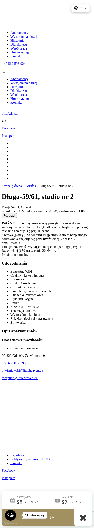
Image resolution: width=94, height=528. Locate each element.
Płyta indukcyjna (22, 299)
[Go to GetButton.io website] (10, 523)
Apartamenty (19, 32)
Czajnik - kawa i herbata (27, 275)
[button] (80, 8)
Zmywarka (18, 322)
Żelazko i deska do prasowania (31, 318)
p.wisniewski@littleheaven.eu (22, 370)
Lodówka (17, 279)
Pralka (14, 303)
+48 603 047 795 (14, 363)
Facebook (8, 128)
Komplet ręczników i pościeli (30, 291)
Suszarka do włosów (24, 307)
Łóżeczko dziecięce (24, 348)
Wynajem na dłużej (23, 36)
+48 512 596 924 (14, 63)
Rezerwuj (9, 215)
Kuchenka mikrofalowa (26, 295)
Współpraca (18, 48)
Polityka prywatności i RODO (31, 459)
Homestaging (19, 52)
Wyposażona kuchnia (25, 314)
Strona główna (12, 186)
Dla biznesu (18, 44)
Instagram (8, 136)
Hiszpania (17, 40)
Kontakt (16, 56)
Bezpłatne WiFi (21, 271)
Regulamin (18, 455)
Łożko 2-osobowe (23, 283)
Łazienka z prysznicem (26, 287)
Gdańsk (30, 186)
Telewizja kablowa (23, 311)
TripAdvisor (10, 113)
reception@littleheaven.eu (20, 378)
